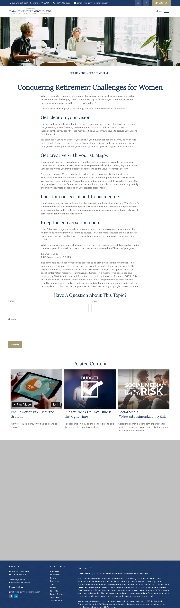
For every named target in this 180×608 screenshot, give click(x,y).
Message (12, 319)
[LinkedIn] (138, 3)
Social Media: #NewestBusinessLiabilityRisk (142, 414)
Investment (55, 574)
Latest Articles (56, 594)
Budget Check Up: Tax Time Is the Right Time (88, 414)
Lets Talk (163, 3)
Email (94, 300)
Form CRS (88, 568)
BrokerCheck (142, 573)
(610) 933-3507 (63, 3)
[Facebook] (146, 3)
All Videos (55, 597)
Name (11, 300)
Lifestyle (54, 591)
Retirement (55, 571)
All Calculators (57, 600)
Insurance (54, 581)
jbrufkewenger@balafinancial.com (93, 3)
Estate (53, 578)
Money (53, 587)
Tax (52, 584)
